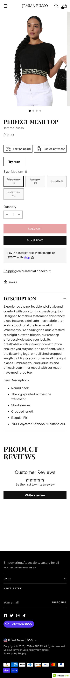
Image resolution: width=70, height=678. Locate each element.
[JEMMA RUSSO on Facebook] (6, 616)
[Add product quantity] (7, 214)
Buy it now (35, 240)
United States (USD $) (20, 640)
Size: (15, 171)
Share (13, 282)
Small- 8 (57, 181)
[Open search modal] (56, 6)
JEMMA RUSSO (34, 646)
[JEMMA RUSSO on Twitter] (12, 616)
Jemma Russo (14, 128)
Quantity (10, 207)
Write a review (35, 495)
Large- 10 (35, 181)
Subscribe (59, 602)
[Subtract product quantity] (18, 214)
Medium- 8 (13, 181)
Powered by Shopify (15, 653)
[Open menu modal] (6, 6)
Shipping (10, 271)
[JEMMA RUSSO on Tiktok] (24, 616)
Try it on (14, 162)
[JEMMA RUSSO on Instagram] (18, 616)
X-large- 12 (13, 194)
